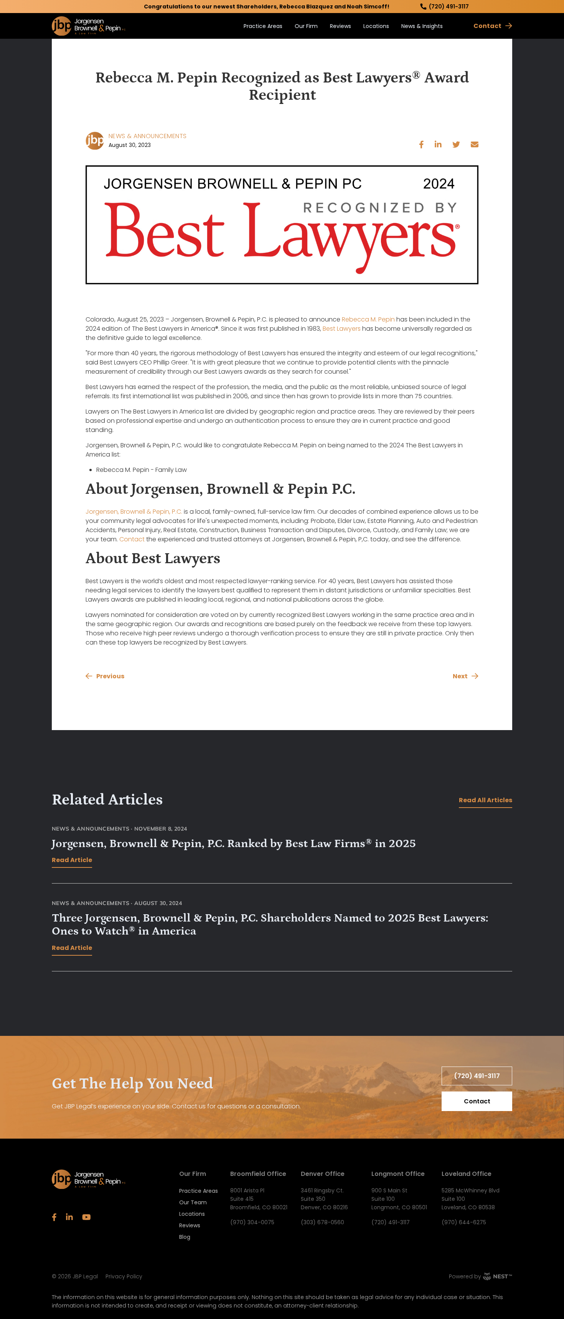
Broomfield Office (258, 1173)
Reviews (340, 26)
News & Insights (422, 26)
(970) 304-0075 (252, 1222)
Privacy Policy (124, 1276)
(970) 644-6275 (464, 1222)
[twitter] (456, 145)
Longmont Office (398, 1173)
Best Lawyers (342, 328)
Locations (376, 26)
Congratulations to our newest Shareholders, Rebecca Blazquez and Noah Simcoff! (266, 6)
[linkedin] (438, 145)
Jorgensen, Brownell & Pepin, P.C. (134, 511)
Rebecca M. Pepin (368, 319)
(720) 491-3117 (449, 6)
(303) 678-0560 (322, 1222)
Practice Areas (263, 26)
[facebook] (421, 145)
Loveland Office (466, 1173)
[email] (474, 145)
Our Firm (306, 26)
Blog (184, 1237)
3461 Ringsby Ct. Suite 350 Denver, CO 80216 (324, 1199)
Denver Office (323, 1173)
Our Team (193, 1202)
